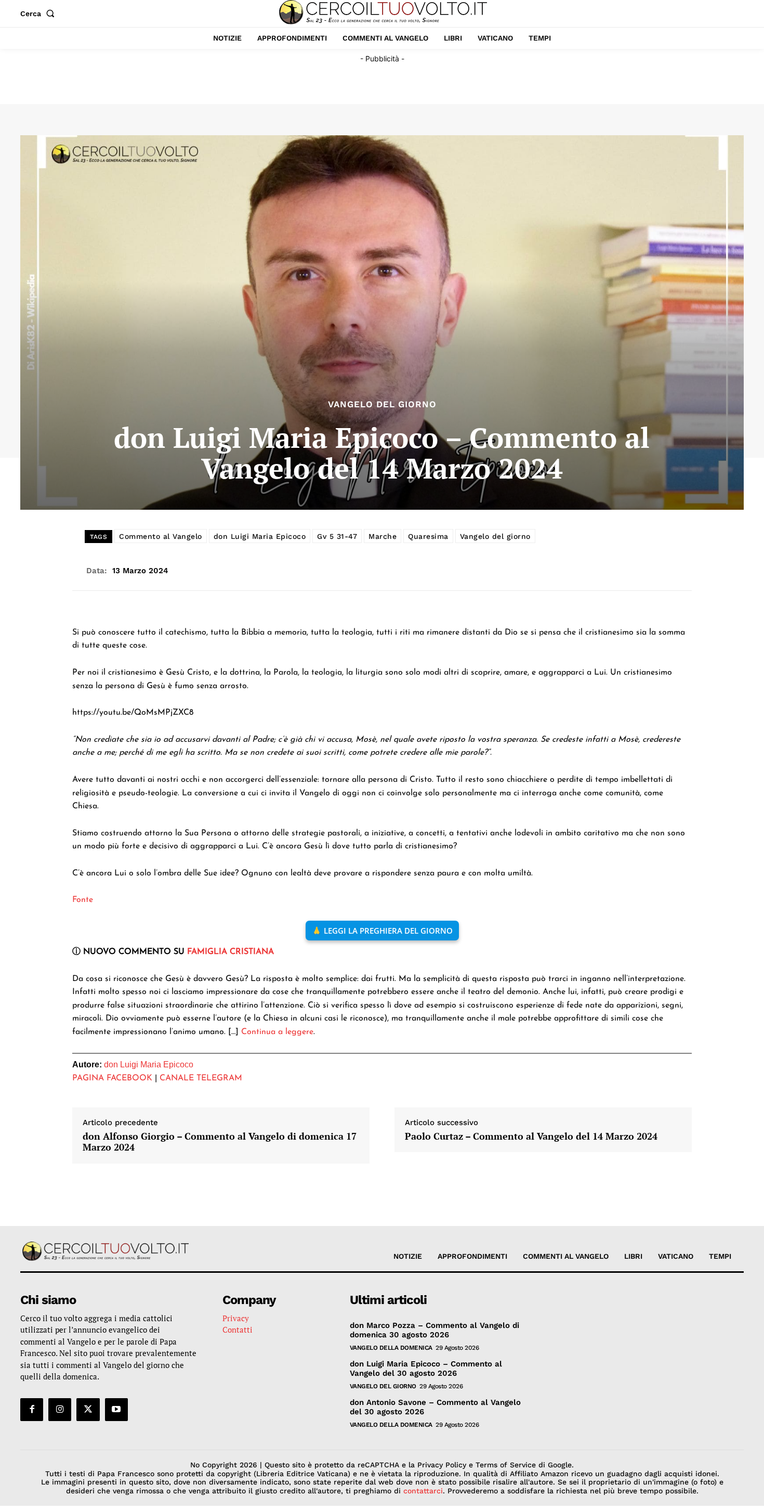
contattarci (423, 1491)
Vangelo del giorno (495, 536)
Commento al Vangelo (160, 536)
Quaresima (428, 536)
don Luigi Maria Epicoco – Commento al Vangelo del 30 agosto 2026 (426, 1368)
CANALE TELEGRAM (201, 1078)
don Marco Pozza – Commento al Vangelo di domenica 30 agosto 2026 (434, 1330)
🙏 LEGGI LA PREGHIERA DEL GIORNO (382, 930)
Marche (382, 536)
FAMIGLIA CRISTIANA (230, 952)
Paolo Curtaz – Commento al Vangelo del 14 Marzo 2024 (531, 1136)
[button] (39, 13)
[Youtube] (116, 1409)
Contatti (237, 1329)
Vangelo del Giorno (382, 404)
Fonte (82, 900)
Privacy (235, 1318)
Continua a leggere (277, 1032)
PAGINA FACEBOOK (112, 1078)
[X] (87, 1409)
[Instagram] (59, 1409)
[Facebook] (31, 1409)
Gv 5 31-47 (337, 536)
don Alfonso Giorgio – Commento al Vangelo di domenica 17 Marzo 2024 (220, 1142)
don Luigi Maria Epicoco (260, 536)
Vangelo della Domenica (391, 1347)
